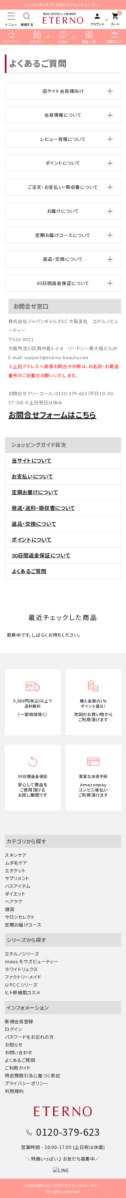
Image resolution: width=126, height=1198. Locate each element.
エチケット (15, 870)
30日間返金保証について (41, 555)
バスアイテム (17, 886)
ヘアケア (14, 901)
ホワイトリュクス (21, 969)
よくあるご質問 (29, 571)
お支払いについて (32, 476)
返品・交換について (34, 524)
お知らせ (14, 1044)
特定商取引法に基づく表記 (32, 1075)
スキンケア (16, 855)
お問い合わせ (18, 1052)
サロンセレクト (20, 917)
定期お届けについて (35, 492)
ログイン (13, 1029)
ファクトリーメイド (23, 977)
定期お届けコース (23, 924)
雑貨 (9, 909)
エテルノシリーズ (22, 953)
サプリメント (17, 878)
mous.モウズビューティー (31, 961)
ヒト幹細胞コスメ (22, 992)
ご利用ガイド (18, 1068)
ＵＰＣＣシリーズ (21, 984)
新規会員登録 (19, 1021)
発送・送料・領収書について (43, 508)
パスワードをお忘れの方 (29, 1037)
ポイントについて (31, 539)
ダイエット (15, 893)
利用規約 (14, 1091)
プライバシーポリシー (26, 1083)
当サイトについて (31, 460)
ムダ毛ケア (16, 862)
